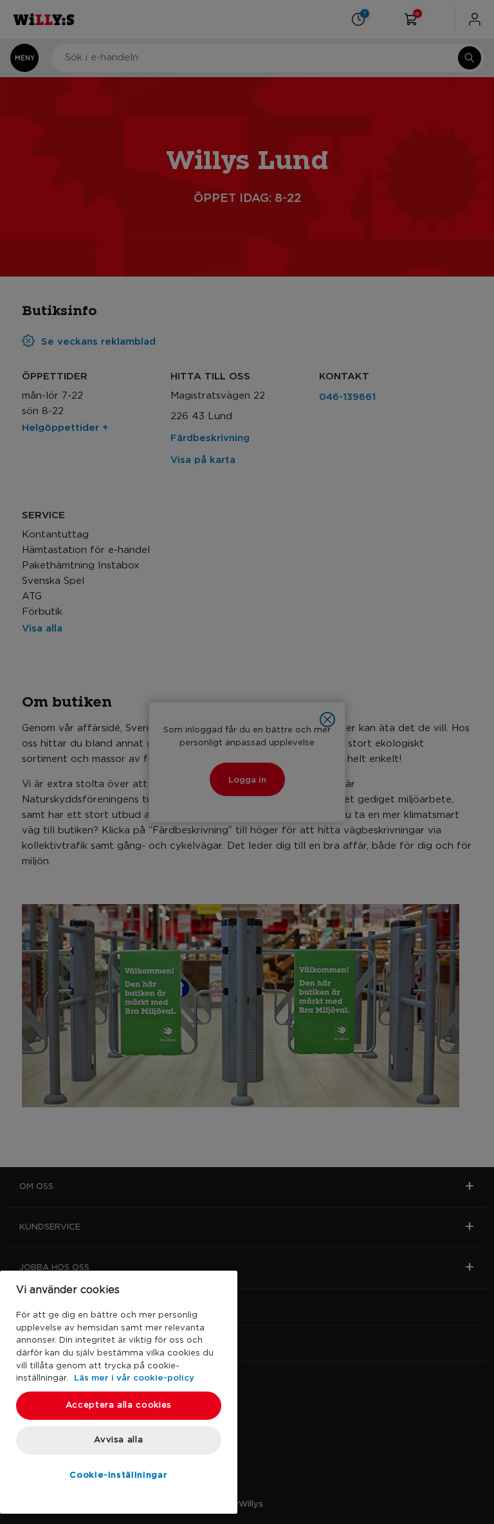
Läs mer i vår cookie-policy (134, 1377)
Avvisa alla (118, 1440)
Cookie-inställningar (118, 1474)
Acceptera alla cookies (119, 1405)
